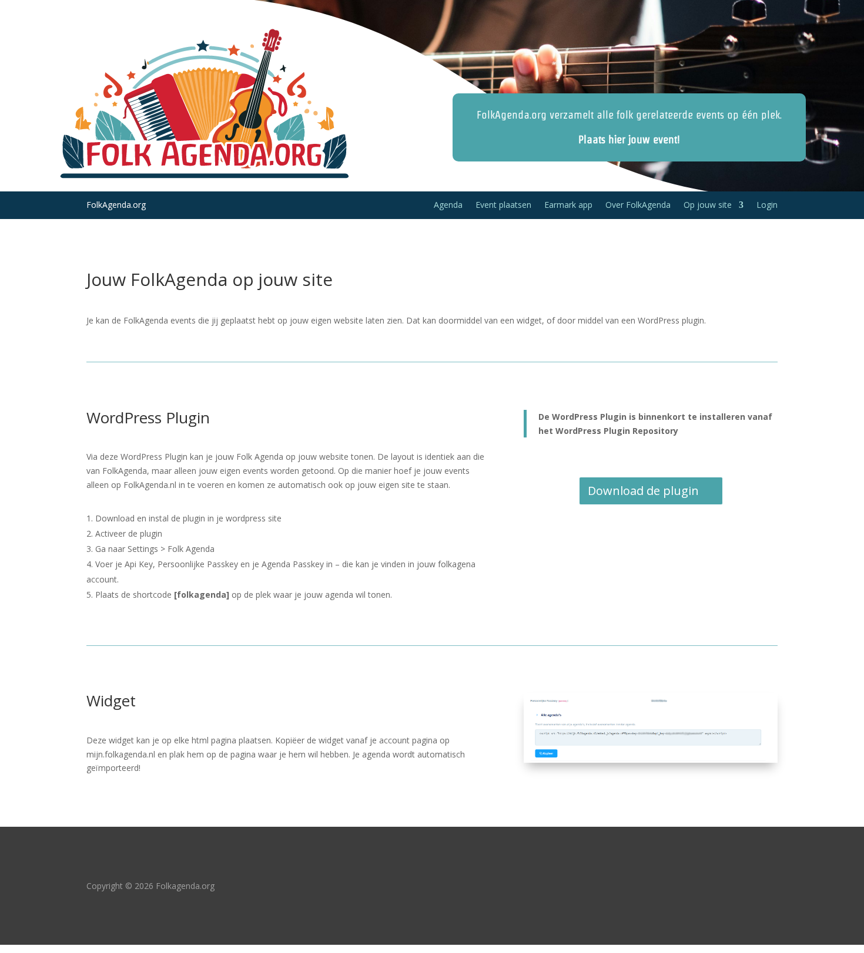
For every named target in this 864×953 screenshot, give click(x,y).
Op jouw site (708, 205)
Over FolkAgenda (638, 205)
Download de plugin (643, 491)
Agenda (448, 205)
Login (767, 205)
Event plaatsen (503, 205)
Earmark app (568, 205)
